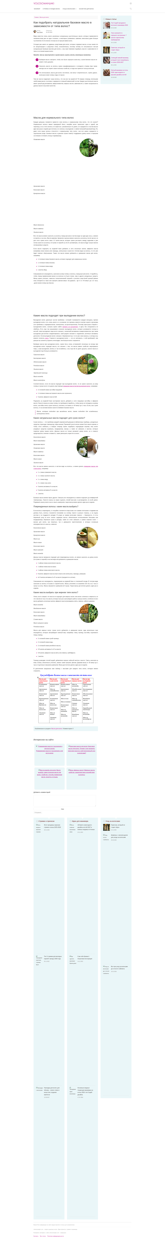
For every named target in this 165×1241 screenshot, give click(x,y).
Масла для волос (56, 728)
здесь (47, 338)
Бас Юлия (40, 32)
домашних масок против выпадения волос (76, 386)
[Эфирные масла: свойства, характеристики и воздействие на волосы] (76, 770)
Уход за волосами (69, 9)
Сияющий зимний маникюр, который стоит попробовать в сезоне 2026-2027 (120, 60)
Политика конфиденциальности (55, 1236)
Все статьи (43, 1236)
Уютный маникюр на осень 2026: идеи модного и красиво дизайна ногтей (119, 72)
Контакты (36, 1236)
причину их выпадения (70, 327)
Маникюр (37, 9)
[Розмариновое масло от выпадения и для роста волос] (49, 748)
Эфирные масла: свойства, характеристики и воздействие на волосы (82, 772)
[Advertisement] (65, 102)
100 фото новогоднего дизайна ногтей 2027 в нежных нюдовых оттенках (86, 827)
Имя (62, 809)
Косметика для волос (86, 9)
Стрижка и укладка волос (51, 9)
